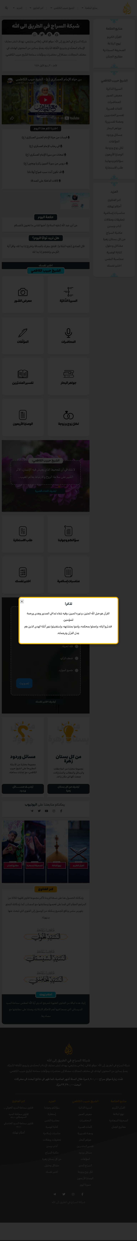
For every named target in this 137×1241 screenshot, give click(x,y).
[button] (22, 601)
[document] (68, 620)
